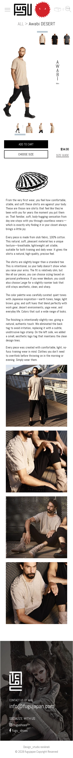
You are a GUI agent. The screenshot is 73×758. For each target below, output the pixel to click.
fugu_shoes (19, 730)
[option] (42, 39)
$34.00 (65, 149)
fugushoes (19, 725)
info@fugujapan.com (31, 706)
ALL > (23, 24)
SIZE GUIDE (62, 155)
